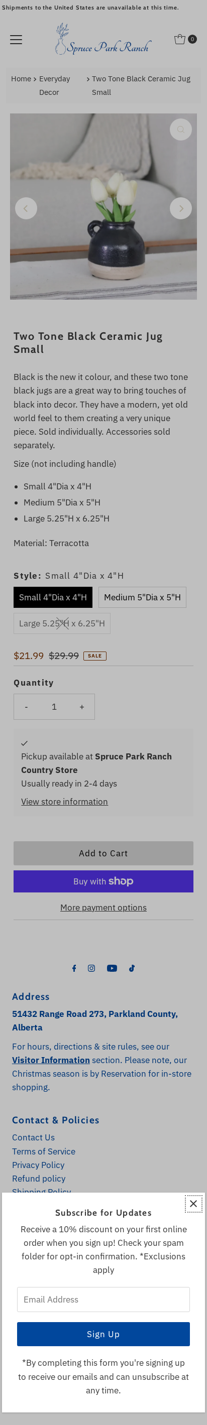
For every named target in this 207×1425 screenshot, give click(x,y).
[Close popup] (193, 1204)
